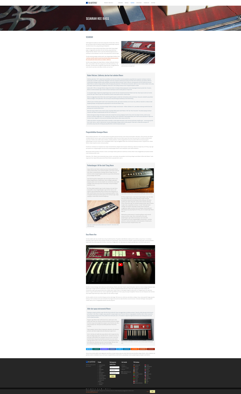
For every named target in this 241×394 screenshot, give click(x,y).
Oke (152, 391)
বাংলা (147, 382)
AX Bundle (101, 369)
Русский (136, 375)
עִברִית (147, 372)
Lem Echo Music (102, 375)
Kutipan (153, 2)
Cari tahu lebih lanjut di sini (92, 392)
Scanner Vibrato (102, 378)
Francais (137, 368)
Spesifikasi (139, 2)
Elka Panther (101, 376)
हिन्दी (147, 380)
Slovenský (148, 378)
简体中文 (137, 376)
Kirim (112, 376)
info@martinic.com (127, 371)
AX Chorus (101, 382)
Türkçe (136, 380)
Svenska (148, 368)
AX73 (100, 371)
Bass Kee (111, 2)
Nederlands (148, 373)
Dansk (147, 365)
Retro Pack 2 (101, 372)
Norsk (147, 369)
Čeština (147, 376)
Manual (127, 2)
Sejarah (132, 2)
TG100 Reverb (102, 365)
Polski (147, 375)
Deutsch (137, 366)
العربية (136, 378)
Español (136, 372)
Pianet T (100, 366)
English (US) (137, 365)
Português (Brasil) (138, 373)
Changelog (146, 2)
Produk (106, 2)
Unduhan (120, 2)
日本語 (136, 371)
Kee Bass (101, 373)
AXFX (100, 368)
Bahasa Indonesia (139, 382)
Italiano (136, 369)
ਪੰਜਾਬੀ (147, 381)
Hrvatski (148, 371)
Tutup (148, 391)
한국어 (136, 381)
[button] (89, 349)
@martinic (125, 373)
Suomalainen (149, 366)
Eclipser (100, 384)
